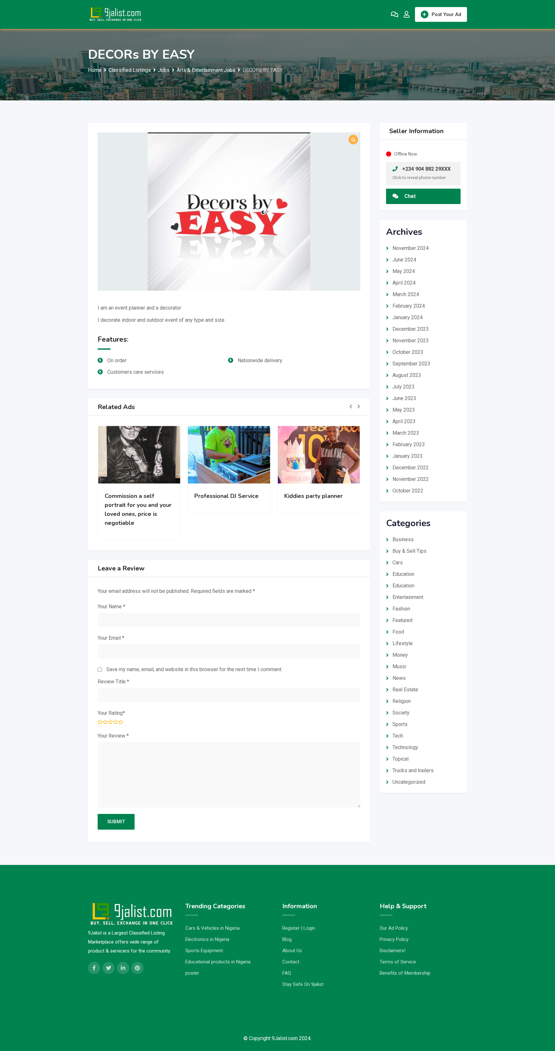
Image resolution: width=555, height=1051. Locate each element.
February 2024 (408, 306)
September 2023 (411, 364)
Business (403, 539)
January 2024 (407, 317)
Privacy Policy (394, 939)
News (399, 678)
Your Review (113, 736)
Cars (397, 563)
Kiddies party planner (231, 496)
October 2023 (407, 352)
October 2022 (407, 491)
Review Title (113, 682)
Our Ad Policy (394, 928)
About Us (292, 950)
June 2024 (404, 260)
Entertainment (407, 597)
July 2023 (403, 387)
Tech (397, 736)
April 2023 (404, 421)
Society (401, 713)
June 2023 (404, 398)
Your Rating (111, 713)
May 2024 (403, 271)
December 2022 (410, 468)
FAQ (286, 973)
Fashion (401, 609)
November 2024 (410, 248)
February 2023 (408, 444)
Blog (287, 939)
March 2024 (405, 294)
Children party (311, 496)
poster (192, 973)
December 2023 (410, 329)
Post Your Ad (446, 14)
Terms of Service (398, 962)
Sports (400, 724)
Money (400, 655)
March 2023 (405, 433)
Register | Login (298, 928)
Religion (401, 701)
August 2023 (406, 375)
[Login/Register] (407, 14)
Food (398, 632)
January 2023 (407, 456)
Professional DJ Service (144, 496)
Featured (402, 620)
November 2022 (410, 479)
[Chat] (394, 14)
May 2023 (403, 410)
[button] (350, 407)
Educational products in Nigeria (218, 962)
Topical (400, 759)
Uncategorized (408, 782)
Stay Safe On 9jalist (302, 984)
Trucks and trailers (413, 770)
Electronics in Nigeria (207, 939)
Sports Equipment (204, 950)
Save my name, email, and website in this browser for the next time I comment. (194, 669)
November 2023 (410, 341)
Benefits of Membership (405, 973)
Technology (405, 747)
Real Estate (405, 690)
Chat (409, 196)
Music (399, 666)
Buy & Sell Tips (409, 551)
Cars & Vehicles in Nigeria (212, 928)
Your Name (111, 606)
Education (403, 574)
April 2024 (404, 283)
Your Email (111, 638)
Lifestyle (402, 643)
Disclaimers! (392, 950)
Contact (290, 962)
